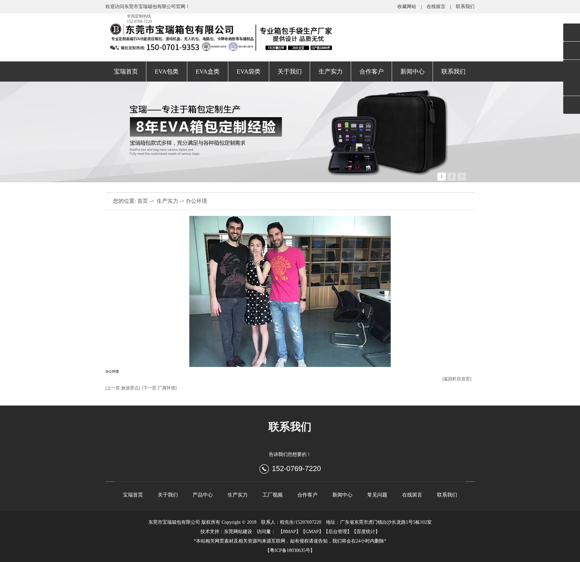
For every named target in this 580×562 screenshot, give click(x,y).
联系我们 (465, 6)
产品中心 (203, 495)
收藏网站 (406, 6)
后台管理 (337, 531)
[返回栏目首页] (456, 378)
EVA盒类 (208, 71)
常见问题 (377, 495)
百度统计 (365, 531)
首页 (142, 201)
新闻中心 (412, 71)
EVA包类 (167, 71)
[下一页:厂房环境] (159, 387)
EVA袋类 (248, 71)
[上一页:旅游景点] (122, 387)
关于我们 (290, 71)
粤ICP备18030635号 (290, 550)
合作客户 (371, 71)
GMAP (312, 531)
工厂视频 (272, 495)
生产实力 (331, 71)
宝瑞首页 (126, 71)
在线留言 (436, 6)
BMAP (289, 531)
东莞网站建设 (238, 531)
